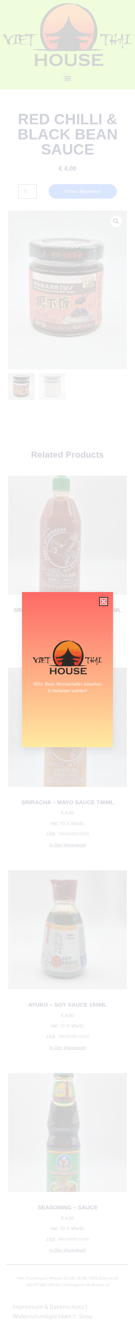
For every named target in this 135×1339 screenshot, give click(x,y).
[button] (103, 601)
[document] (67, 669)
